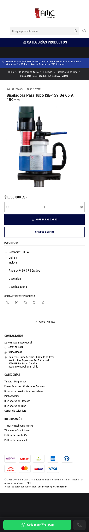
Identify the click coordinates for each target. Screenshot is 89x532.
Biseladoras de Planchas (17, 401)
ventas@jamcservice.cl (20, 342)
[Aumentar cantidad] (81, 207)
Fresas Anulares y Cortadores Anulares (24, 386)
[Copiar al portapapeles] (43, 303)
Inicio (11, 72)
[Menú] (5, 31)
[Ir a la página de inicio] (44, 13)
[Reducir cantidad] (8, 207)
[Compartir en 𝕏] (16, 303)
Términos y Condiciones (17, 430)
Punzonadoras (11, 396)
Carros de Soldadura (15, 410)
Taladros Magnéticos (15, 381)
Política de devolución (16, 435)
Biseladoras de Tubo (67, 72)
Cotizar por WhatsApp (40, 524)
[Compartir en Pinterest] (34, 303)
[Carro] (84, 31)
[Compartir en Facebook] (7, 303)
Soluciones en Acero (28, 72)
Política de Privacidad (15, 440)
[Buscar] (75, 31)
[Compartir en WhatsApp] (25, 303)
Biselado (47, 72)
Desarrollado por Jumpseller (52, 486)
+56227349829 (15, 347)
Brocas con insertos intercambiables (23, 391)
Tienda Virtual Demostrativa (18, 425)
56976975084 (15, 352)
